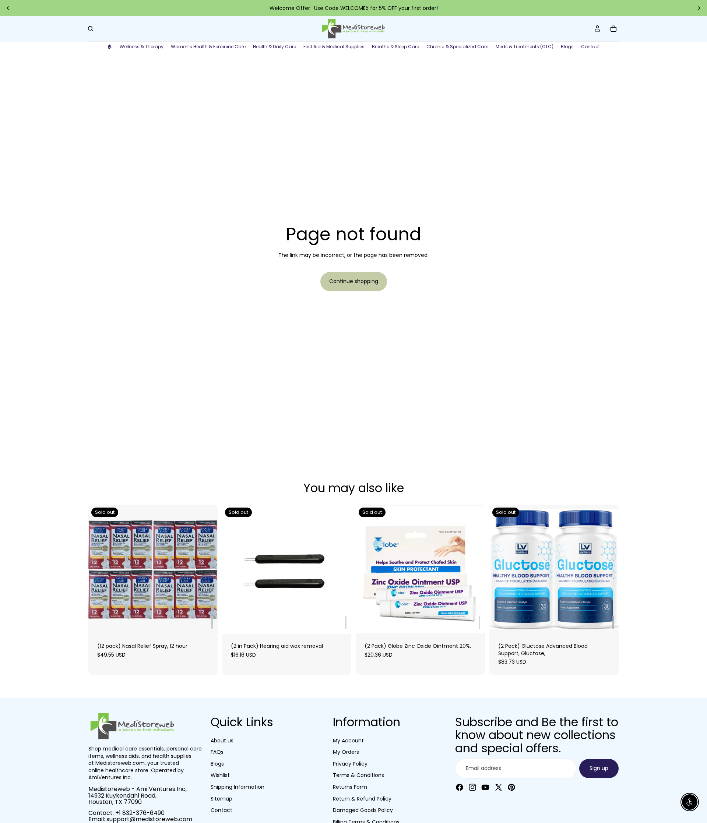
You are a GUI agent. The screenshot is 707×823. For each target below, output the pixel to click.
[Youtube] (485, 787)
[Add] (212, 622)
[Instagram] (472, 787)
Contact (221, 810)
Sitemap (221, 798)
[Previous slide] (8, 8)
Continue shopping (353, 281)
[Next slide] (699, 8)
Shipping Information (237, 787)
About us (222, 740)
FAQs (217, 752)
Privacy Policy (350, 763)
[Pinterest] (511, 787)
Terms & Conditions (358, 775)
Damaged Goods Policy (363, 810)
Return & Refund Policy (362, 798)
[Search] (90, 29)
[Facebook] (459, 787)
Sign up (599, 768)
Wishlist (220, 775)
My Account (348, 740)
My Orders (346, 752)
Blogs (217, 763)
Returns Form (350, 787)
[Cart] (613, 29)
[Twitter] (498, 787)
